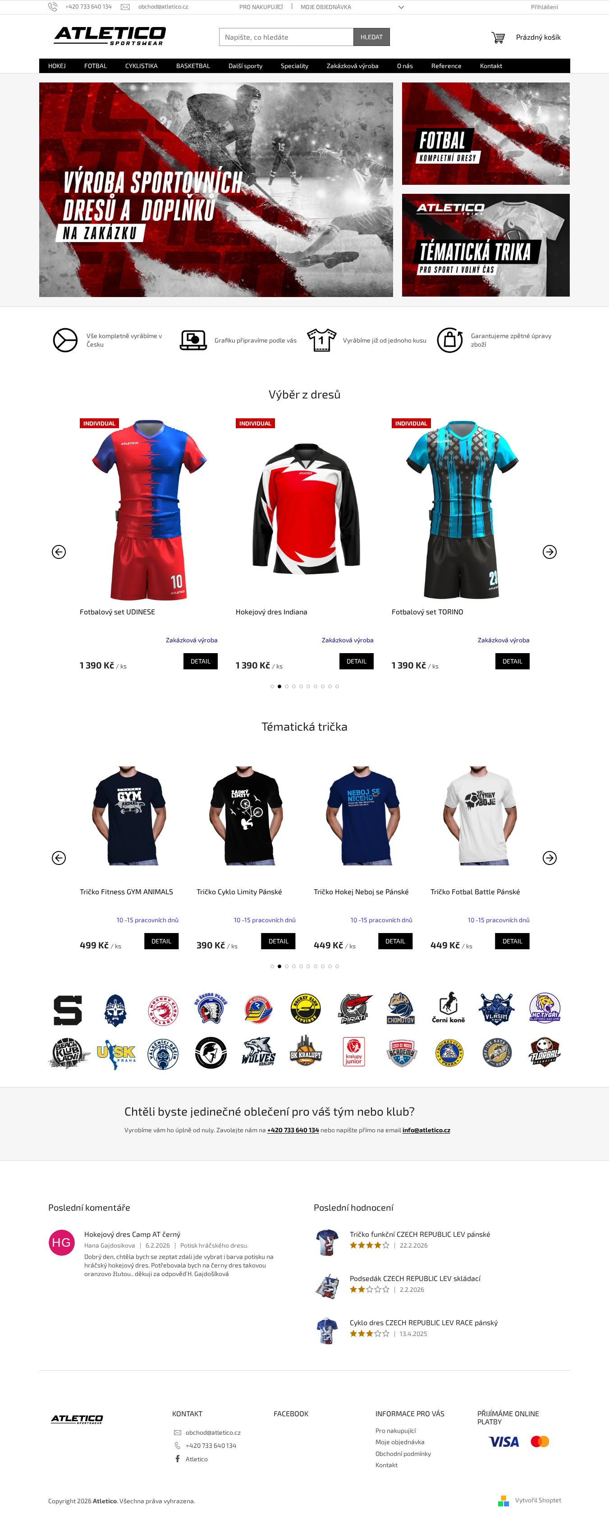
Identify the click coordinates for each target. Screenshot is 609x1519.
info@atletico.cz (426, 1130)
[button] (272, 686)
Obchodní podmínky (403, 1453)
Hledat (372, 37)
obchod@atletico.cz (213, 1432)
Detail (201, 661)
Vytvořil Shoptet (538, 1500)
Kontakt (386, 1465)
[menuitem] (57, 66)
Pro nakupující (261, 6)
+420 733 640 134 (293, 1130)
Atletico (197, 1459)
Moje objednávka (326, 6)
